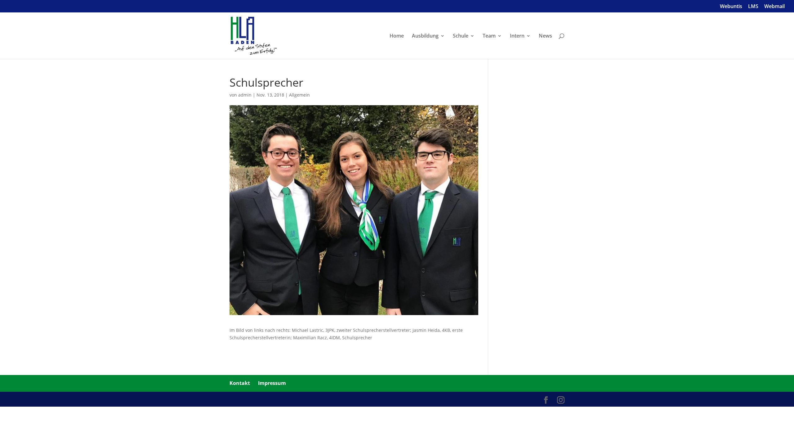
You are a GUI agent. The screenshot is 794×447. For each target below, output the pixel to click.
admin (245, 95)
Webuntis (731, 7)
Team (489, 36)
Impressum (272, 383)
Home (397, 36)
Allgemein (299, 95)
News (545, 36)
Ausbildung (425, 36)
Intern (517, 36)
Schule (460, 36)
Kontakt (240, 383)
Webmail (774, 7)
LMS (753, 7)
